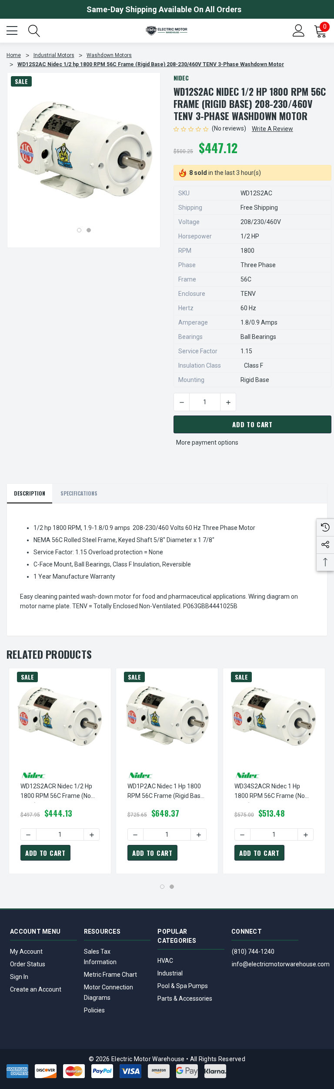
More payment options (207, 442)
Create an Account (35, 989)
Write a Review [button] (272, 128)
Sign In (19, 976)
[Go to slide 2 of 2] (89, 230)
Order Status (27, 964)
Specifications (78, 493)
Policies (94, 1010)
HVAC (165, 960)
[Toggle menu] (13, 29)
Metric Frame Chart (110, 974)
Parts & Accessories (184, 998)
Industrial (170, 973)
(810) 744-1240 (253, 951)
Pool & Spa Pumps (182, 985)
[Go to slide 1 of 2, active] (79, 230)
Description (29, 493)
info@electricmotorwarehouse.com (281, 964)
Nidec (181, 77)
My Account (26, 951)
